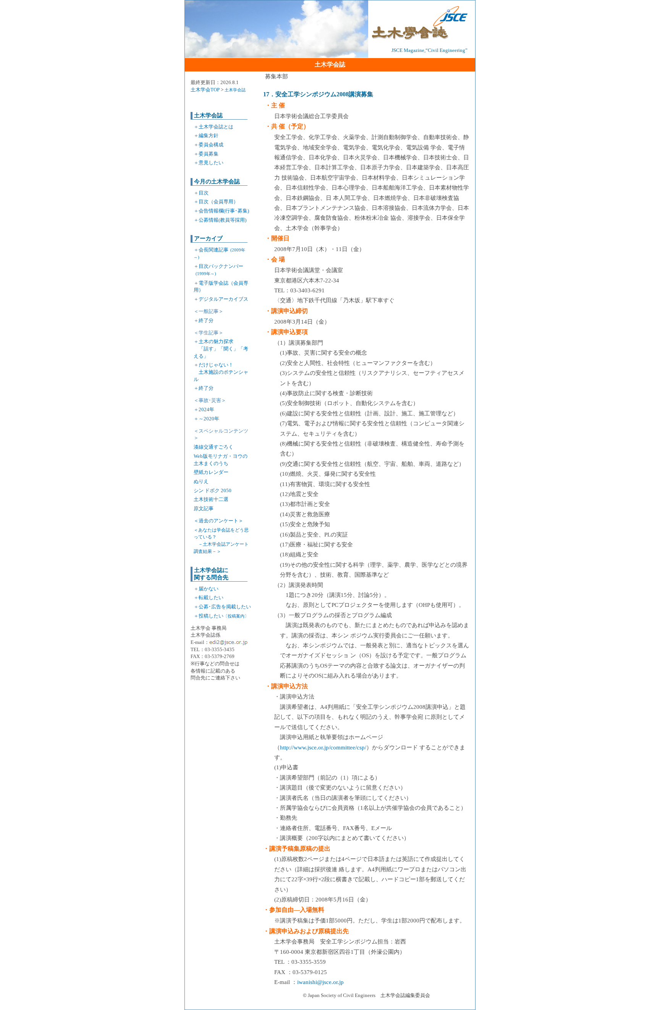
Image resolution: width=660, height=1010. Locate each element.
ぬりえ (201, 481)
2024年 (206, 409)
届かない (208, 589)
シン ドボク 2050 (212, 490)
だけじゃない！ (221, 372)
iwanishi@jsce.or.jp (320, 982)
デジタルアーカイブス (223, 299)
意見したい (211, 162)
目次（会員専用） (218, 201)
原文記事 (204, 508)
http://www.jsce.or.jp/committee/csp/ (323, 747)
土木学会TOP (205, 89)
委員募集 (208, 154)
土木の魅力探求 (221, 348)
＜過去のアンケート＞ (218, 521)
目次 (204, 193)
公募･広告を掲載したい (225, 607)
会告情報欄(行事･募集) (224, 211)
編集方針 (208, 135)
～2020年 (209, 419)
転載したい (211, 597)
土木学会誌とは (216, 127)
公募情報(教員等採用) (222, 220)
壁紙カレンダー (211, 472)
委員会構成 (211, 145)
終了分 (206, 320)
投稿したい (224, 616)
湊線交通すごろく (213, 447)
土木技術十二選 (211, 499)
